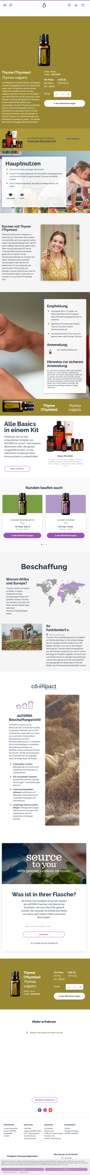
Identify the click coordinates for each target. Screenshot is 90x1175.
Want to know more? (10, 1172)
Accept (22, 1169)
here (66, 1165)
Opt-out (66, 1169)
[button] (41, 544)
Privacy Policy (23, 1172)
